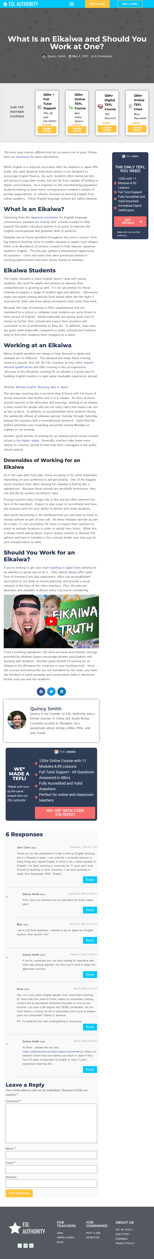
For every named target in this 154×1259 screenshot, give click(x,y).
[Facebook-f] (20, 1246)
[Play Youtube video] (51, 621)
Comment (13, 1101)
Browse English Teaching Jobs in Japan (42, 387)
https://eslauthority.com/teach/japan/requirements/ (53, 1052)
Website (11, 1177)
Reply (90, 879)
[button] (71, 4)
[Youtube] (25, 1246)
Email (10, 1163)
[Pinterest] (31, 1246)
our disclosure (20, 157)
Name (11, 1148)
